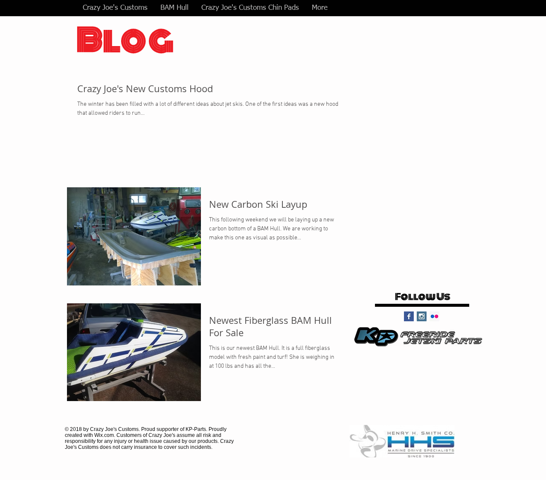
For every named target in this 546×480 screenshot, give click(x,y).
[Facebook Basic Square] (409, 316)
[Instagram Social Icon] (422, 316)
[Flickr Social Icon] (434, 316)
